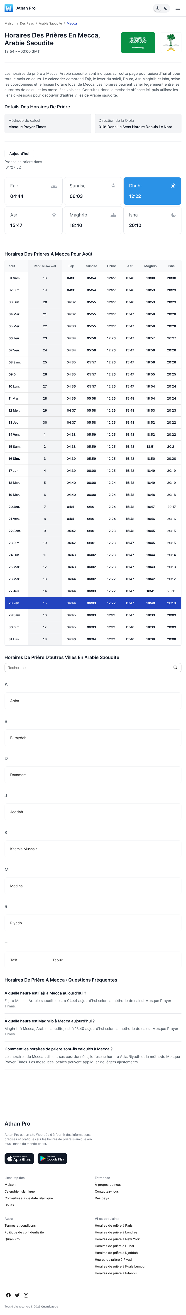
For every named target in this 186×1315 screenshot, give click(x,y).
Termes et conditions (20, 1225)
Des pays (27, 23)
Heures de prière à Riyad (113, 1259)
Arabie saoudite (50, 23)
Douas (9, 1205)
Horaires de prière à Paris (114, 1225)
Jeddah (16, 812)
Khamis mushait (23, 849)
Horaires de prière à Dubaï (114, 1246)
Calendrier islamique (20, 1191)
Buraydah (18, 738)
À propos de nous (108, 1184)
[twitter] (17, 1295)
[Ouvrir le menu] (177, 8)
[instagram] (26, 1295)
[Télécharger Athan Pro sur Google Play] (52, 1158)
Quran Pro (12, 1239)
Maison (10, 23)
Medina (16, 886)
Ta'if (13, 960)
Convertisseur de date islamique (29, 1198)
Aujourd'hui (19, 153)
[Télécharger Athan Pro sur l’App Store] (19, 1158)
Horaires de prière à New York (117, 1239)
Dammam (18, 775)
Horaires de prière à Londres (116, 1232)
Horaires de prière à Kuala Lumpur (120, 1266)
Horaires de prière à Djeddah (116, 1253)
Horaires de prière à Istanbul (116, 1273)
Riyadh (16, 923)
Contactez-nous (107, 1191)
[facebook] (8, 1295)
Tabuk (57, 960)
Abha (14, 701)
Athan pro (26, 8)
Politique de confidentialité (24, 1232)
